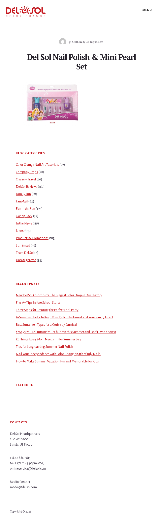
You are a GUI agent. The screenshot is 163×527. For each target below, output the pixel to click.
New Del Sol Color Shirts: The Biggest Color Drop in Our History (59, 295)
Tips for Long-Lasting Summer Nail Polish (44, 347)
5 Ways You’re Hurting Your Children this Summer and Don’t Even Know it (66, 332)
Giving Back (24, 216)
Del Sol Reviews (26, 187)
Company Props (27, 172)
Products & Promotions (32, 238)
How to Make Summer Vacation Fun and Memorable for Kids (57, 361)
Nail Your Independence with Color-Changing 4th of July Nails (58, 354)
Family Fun (23, 194)
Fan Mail (22, 201)
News (20, 231)
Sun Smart (23, 245)
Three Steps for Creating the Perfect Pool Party (47, 310)
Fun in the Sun (25, 209)
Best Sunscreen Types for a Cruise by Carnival (46, 325)
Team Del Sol (25, 253)
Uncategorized (26, 260)
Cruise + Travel (26, 179)
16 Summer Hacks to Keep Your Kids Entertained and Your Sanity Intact (64, 317)
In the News (24, 223)
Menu (147, 10)
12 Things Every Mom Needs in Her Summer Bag (48, 339)
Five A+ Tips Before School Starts (38, 302)
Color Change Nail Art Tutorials (37, 165)
